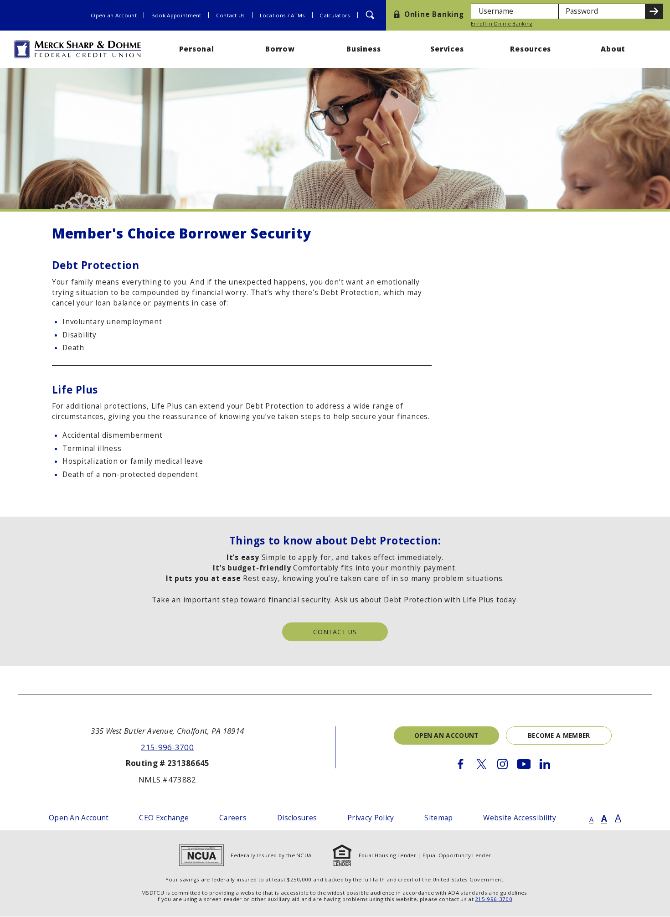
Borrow (280, 49)
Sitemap (438, 818)
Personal (196, 49)
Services (447, 49)
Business (363, 49)
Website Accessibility (519, 818)
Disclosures (297, 818)
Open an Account (114, 15)
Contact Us (230, 15)
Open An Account (79, 818)
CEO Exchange (164, 818)
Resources (530, 49)
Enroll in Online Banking (501, 24)
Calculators (335, 15)
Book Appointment (176, 15)
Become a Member (559, 735)
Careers (233, 818)
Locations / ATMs (282, 15)
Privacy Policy (370, 818)
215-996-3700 (167, 747)
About (614, 49)
